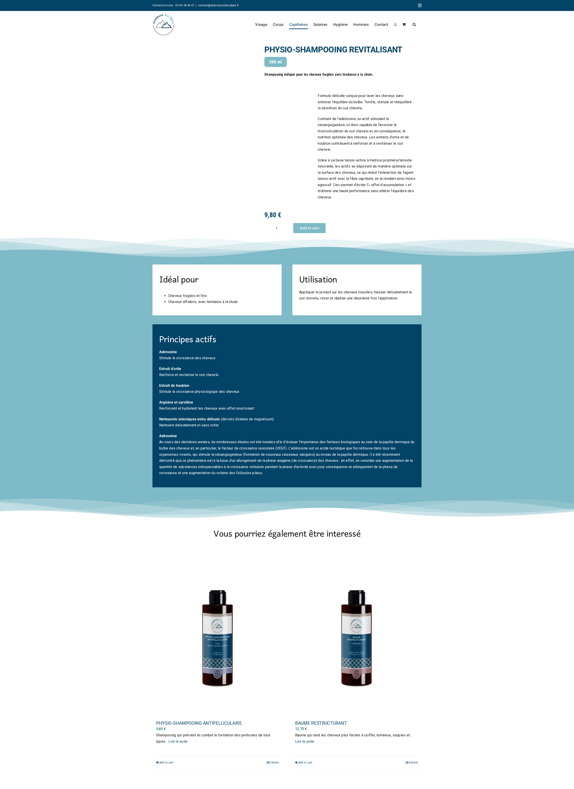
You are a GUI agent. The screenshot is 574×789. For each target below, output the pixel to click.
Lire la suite (177, 741)
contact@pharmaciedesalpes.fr (218, 5)
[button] (414, 24)
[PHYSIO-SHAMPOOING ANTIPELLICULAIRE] (217, 630)
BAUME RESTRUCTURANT (321, 723)
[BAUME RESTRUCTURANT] (356, 630)
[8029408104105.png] (203, 138)
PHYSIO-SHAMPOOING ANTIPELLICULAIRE (199, 723)
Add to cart (309, 228)
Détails (274, 762)
